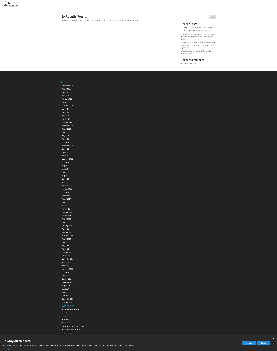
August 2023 (66, 129)
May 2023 (65, 136)
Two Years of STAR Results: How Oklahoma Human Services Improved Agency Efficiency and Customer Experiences (198, 45)
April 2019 (65, 206)
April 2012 (65, 262)
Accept (249, 343)
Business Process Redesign (71, 310)
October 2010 (67, 279)
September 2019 (67, 196)
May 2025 (65, 92)
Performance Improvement (71, 330)
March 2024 (66, 119)
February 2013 (67, 252)
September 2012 (67, 259)
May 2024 (65, 112)
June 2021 (65, 172)
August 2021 (66, 166)
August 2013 (66, 239)
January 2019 (66, 216)
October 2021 (67, 162)
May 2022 (65, 152)
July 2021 (65, 169)
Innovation (65, 320)
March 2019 (66, 209)
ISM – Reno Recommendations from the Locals (196, 27)
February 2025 (67, 99)
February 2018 (67, 226)
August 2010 (66, 286)
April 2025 (65, 96)
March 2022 (66, 156)
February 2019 (67, 212)
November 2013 (67, 236)
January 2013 (66, 256)
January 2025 (66, 102)
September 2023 (67, 126)
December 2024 (67, 106)
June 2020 (65, 179)
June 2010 (65, 292)
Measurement (66, 323)
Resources (263, 5)
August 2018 (66, 219)
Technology (238, 5)
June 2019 (65, 202)
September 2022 (67, 146)
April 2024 (65, 116)
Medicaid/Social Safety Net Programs (75, 326)
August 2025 (66, 89)
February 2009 (67, 302)
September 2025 (67, 86)
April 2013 (65, 249)
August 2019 (66, 199)
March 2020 (66, 186)
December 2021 (67, 159)
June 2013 (65, 242)
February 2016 (67, 232)
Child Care (65, 313)
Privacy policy (8, 349)
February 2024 (67, 122)
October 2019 (67, 192)
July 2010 (65, 289)
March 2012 (66, 266)
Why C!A (251, 5)
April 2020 (65, 182)
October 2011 (67, 272)
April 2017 (65, 229)
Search (213, 17)
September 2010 (67, 282)
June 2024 (65, 109)
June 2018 (65, 222)
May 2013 (65, 246)
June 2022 (65, 149)
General (65, 316)
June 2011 (65, 276)
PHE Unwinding (67, 333)
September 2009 (67, 299)
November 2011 (67, 269)
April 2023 (65, 139)
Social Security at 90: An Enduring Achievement (196, 31)
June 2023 (65, 132)
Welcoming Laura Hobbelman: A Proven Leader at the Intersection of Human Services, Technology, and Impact (198, 36)
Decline (263, 343)
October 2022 (67, 142)
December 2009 (67, 296)
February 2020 (67, 189)
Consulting (224, 5)
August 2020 (66, 176)
